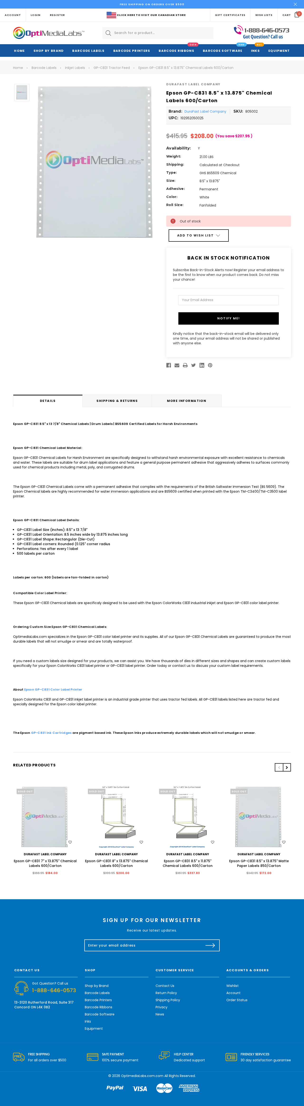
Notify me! (228, 318)
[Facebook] (168, 365)
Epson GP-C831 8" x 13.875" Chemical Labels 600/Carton (116, 863)
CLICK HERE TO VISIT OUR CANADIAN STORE (151, 15)
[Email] (177, 365)
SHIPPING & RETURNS (117, 401)
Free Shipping (39, 1054)
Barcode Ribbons (176, 50)
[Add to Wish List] (70, 842)
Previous (279, 767)
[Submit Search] (108, 33)
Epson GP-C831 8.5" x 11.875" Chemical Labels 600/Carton (188, 863)
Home (19, 50)
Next (287, 767)
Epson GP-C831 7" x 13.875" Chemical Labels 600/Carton (45, 863)
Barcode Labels (88, 50)
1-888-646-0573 (54, 990)
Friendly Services (255, 1054)
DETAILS (48, 401)
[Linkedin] (202, 365)
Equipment (279, 50)
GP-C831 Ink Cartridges (51, 733)
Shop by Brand (48, 50)
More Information (186, 401)
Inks (255, 50)
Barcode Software (222, 50)
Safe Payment (113, 1054)
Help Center (184, 1054)
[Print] (185, 365)
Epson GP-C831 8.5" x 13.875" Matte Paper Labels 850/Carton (259, 863)
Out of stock (45, 817)
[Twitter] (193, 365)
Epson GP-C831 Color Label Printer (53, 689)
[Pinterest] (210, 365)
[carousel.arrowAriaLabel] (18, 1057)
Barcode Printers (131, 50)
